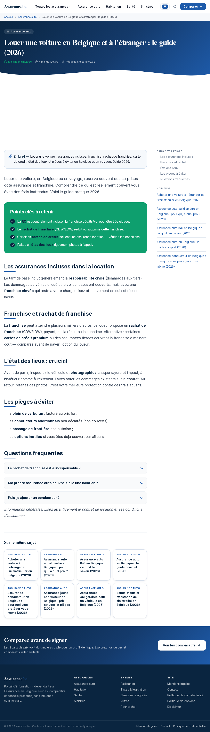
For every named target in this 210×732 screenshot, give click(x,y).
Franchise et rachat (173, 162)
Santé (131, 6)
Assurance (15, 6)
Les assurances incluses (176, 156)
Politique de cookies (181, 701)
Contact (172, 689)
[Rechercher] (175, 6)
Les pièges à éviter (173, 173)
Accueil (8, 16)
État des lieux (169, 168)
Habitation (113, 6)
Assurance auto (89, 6)
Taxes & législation (133, 689)
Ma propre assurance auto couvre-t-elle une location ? (53, 483)
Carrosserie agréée (134, 695)
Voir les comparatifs (179, 645)
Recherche (128, 706)
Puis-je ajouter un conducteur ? (34, 498)
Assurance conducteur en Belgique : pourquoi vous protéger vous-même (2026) (181, 261)
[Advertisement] (105, 110)
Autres (125, 701)
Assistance (128, 683)
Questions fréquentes (175, 179)
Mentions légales (178, 683)
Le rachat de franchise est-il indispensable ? (44, 468)
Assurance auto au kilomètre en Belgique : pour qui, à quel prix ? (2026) (179, 214)
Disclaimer (174, 706)
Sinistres (147, 6)
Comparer (191, 6)
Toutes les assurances (51, 6)
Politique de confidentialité (185, 695)
